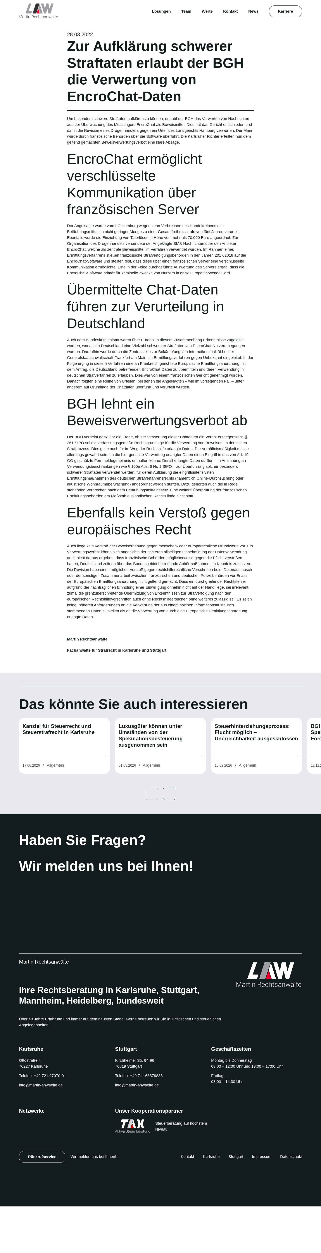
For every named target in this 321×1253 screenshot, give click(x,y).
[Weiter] (169, 840)
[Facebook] (81, 1008)
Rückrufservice (42, 1203)
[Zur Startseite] (38, 11)
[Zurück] (152, 840)
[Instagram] (88, 1008)
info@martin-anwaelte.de (42, 1131)
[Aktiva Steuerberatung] (132, 1172)
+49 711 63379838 (148, 1122)
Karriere (285, 11)
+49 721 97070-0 (51, 1122)
